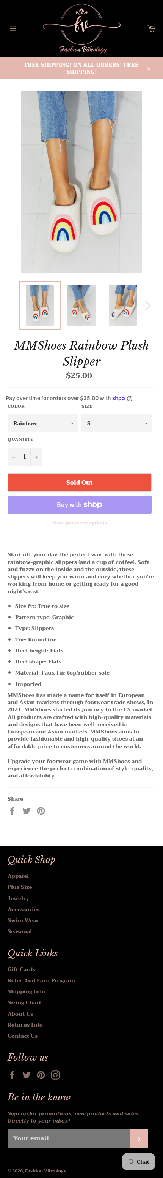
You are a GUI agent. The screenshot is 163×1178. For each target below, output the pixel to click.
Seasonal (20, 931)
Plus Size (20, 886)
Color (16, 406)
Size (87, 406)
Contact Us (23, 1035)
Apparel (18, 875)
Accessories (23, 909)
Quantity (21, 439)
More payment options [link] (79, 523)
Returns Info (25, 1024)
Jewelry (18, 898)
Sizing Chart (24, 1002)
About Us (20, 1013)
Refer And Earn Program (41, 980)
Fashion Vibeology (45, 1171)
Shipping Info (26, 991)
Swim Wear (23, 920)
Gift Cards (21, 969)
